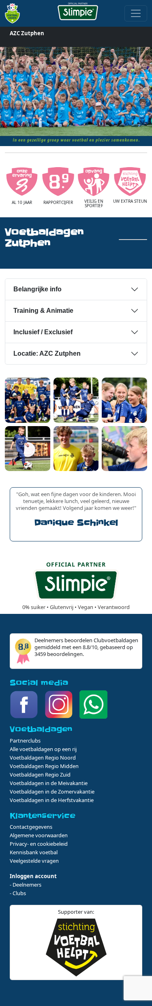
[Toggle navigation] (135, 13)
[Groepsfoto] (27, 399)
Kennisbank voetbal (34, 852)
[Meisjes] (124, 399)
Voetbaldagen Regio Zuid (40, 774)
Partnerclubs (25, 740)
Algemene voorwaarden (39, 835)
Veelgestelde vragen (34, 860)
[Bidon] (124, 448)
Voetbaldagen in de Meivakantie (49, 783)
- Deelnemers (25, 884)
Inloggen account (33, 876)
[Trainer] (76, 448)
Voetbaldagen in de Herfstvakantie (52, 800)
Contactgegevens (31, 826)
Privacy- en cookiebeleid (39, 843)
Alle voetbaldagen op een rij (43, 749)
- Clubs (18, 893)
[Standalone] (27, 448)
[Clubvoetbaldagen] (15, 13)
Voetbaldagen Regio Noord (43, 757)
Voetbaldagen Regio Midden (44, 766)
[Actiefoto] (76, 399)
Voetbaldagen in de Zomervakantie (52, 791)
